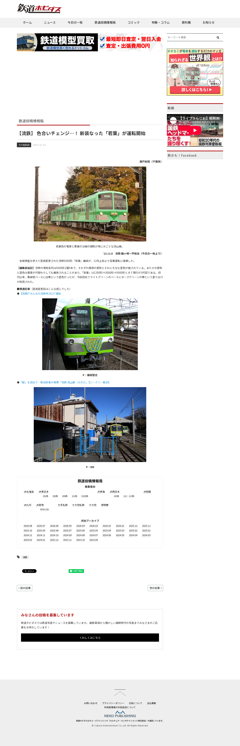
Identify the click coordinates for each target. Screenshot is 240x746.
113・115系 (128, 495)
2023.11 (67, 539)
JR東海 (101, 491)
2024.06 (107, 535)
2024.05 (120, 535)
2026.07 (41, 525)
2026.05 (67, 525)
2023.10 (80, 539)
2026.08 (28, 525)
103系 (116, 495)
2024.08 (80, 535)
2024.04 (133, 535)
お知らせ (209, 22)
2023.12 (54, 539)
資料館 (186, 22)
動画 (171, 108)
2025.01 (146, 530)
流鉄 (25, 557)
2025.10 (28, 530)
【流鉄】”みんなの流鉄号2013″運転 (40, 293)
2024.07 (93, 535)
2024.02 (28, 539)
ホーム (27, 22)
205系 (55, 495)
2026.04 (80, 525)
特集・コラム (161, 22)
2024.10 (54, 535)
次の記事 (154, 588)
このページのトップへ (120, 692)
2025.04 (107, 530)
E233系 (85, 495)
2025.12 (133, 525)
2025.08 (54, 530)
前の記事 (25, 588)
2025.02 (133, 530)
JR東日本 (43, 491)
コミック (134, 22)
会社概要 (151, 703)
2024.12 (28, 535)
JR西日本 (115, 491)
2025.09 (41, 530)
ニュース (50, 22)
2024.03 (146, 535)
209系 (65, 495)
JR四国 (147, 491)
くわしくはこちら (90, 637)
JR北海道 (29, 491)
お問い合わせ (91, 703)
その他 (92, 505)
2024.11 (41, 535)
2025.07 (67, 530)
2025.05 (93, 530)
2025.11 (146, 525)
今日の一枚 (75, 22)
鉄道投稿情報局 (105, 22)
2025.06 (80, 530)
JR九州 (27, 505)
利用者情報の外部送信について (120, 707)
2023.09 (93, 539)
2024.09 (67, 535)
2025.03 (120, 530)
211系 (74, 495)
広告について (135, 703)
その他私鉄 (24, 144)
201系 (45, 495)
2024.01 (41, 539)
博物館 (104, 505)
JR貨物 (40, 505)
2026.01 (120, 525)
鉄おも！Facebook (182, 155)
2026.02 (107, 525)
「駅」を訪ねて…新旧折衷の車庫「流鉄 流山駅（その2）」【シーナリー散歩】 (65, 382)
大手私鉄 (63, 505)
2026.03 (93, 525)
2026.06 (54, 525)
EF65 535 (44, 509)
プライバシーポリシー (113, 703)
